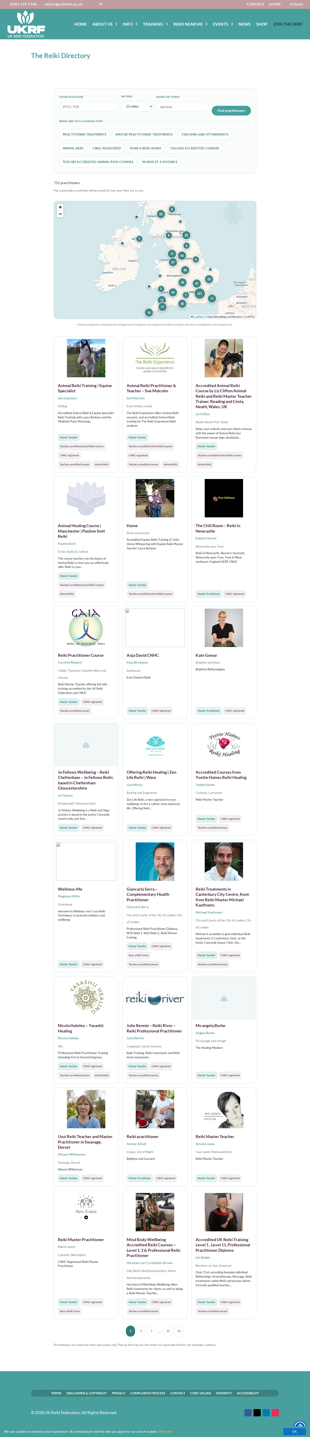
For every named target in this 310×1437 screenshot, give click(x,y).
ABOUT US (102, 24)
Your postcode (71, 97)
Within (126, 96)
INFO (128, 24)
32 (179, 1331)
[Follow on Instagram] (275, 1412)
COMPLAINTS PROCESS (147, 1393)
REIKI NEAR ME (188, 24)
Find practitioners (231, 111)
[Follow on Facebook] (248, 1412)
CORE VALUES (200, 1393)
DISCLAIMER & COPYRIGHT (86, 1393)
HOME (80, 24)
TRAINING (153, 24)
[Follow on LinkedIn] (266, 1412)
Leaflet (197, 317)
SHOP (261, 24)
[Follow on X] (257, 1412)
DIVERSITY (224, 1393)
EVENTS (220, 24)
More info (165, 1431)
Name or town (168, 97)
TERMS (56, 1393)
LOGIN (274, 4)
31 (168, 1331)
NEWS (245, 24)
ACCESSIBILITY (248, 1393)
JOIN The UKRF (288, 24)
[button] (210, 269)
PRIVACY (118, 1393)
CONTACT (256, 4)
